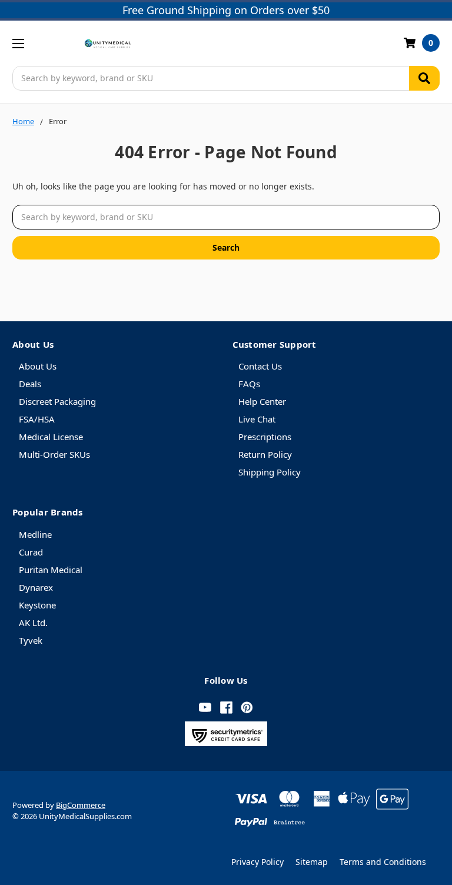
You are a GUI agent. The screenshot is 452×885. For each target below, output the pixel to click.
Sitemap (311, 861)
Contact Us (260, 366)
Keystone (37, 605)
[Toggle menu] (18, 43)
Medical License (51, 436)
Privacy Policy (257, 861)
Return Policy (265, 454)
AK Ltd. (33, 622)
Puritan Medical (50, 569)
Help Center (262, 401)
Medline (35, 534)
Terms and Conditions (383, 861)
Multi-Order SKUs (54, 454)
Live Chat (256, 419)
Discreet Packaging (57, 401)
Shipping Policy (269, 472)
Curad (31, 552)
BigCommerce (80, 805)
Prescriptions (264, 436)
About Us (37, 366)
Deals (30, 384)
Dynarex (36, 587)
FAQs (249, 384)
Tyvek (30, 640)
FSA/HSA (37, 419)
